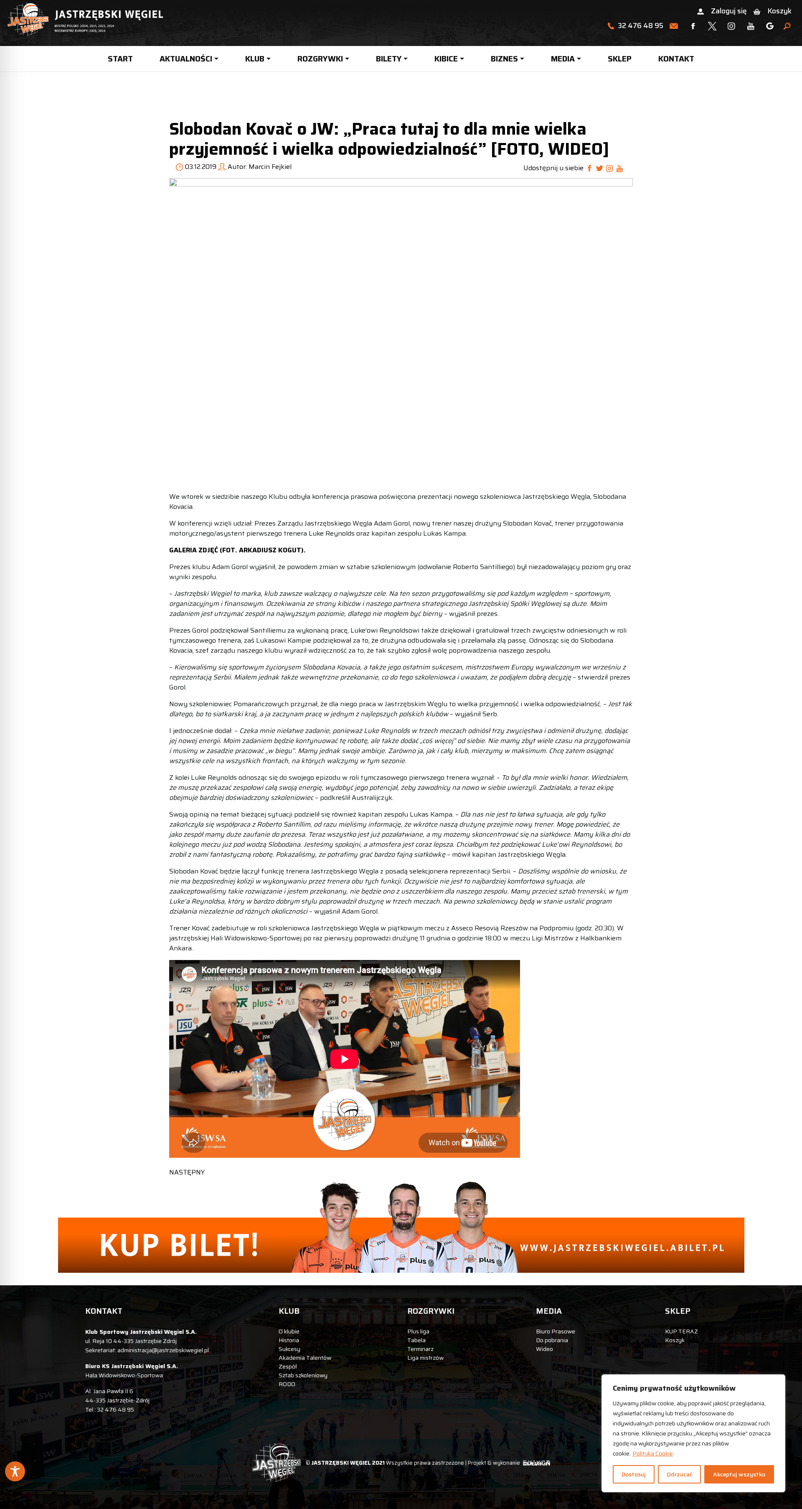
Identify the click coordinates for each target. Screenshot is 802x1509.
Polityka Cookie (652, 1453)
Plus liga (418, 1331)
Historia (289, 1340)
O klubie (289, 1331)
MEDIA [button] (563, 58)
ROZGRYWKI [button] (320, 58)
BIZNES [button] (504, 58)
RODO (287, 1384)
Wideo (544, 1348)
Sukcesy (289, 1348)
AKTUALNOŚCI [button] (186, 58)
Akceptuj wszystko (739, 1474)
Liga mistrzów (425, 1357)
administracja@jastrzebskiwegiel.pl (163, 1350)
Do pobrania (552, 1340)
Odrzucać (679, 1474)
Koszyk (779, 10)
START (120, 58)
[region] (693, 1433)
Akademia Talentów (305, 1357)
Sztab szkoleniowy (303, 1375)
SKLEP (620, 58)
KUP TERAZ (681, 1331)
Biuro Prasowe (555, 1331)
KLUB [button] (254, 58)
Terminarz (420, 1348)
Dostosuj (634, 1474)
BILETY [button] (389, 58)
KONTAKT (676, 58)
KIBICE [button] (446, 58)
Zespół (288, 1366)
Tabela (416, 1340)
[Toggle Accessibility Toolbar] (15, 1471)
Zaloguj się (728, 10)
